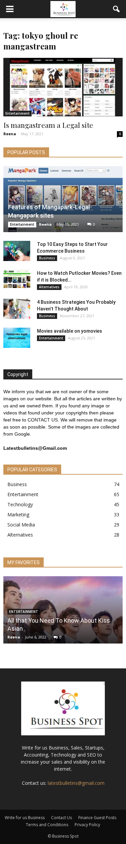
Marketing (18, 514)
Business (47, 258)
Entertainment (17, 113)
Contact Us (61, 817)
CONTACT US (43, 420)
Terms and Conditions (47, 825)
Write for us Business (25, 817)
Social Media (21, 524)
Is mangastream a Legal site (48, 125)
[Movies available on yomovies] (16, 338)
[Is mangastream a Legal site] (63, 87)
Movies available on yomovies (69, 331)
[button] (116, 9)
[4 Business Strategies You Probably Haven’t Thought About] (16, 309)
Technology (20, 504)
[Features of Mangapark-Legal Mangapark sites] (63, 199)
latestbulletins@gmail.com (76, 783)
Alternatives (49, 287)
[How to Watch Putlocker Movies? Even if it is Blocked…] (16, 279)
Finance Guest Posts (97, 817)
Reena (9, 133)
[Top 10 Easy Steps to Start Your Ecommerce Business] (16, 251)
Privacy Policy (87, 825)
